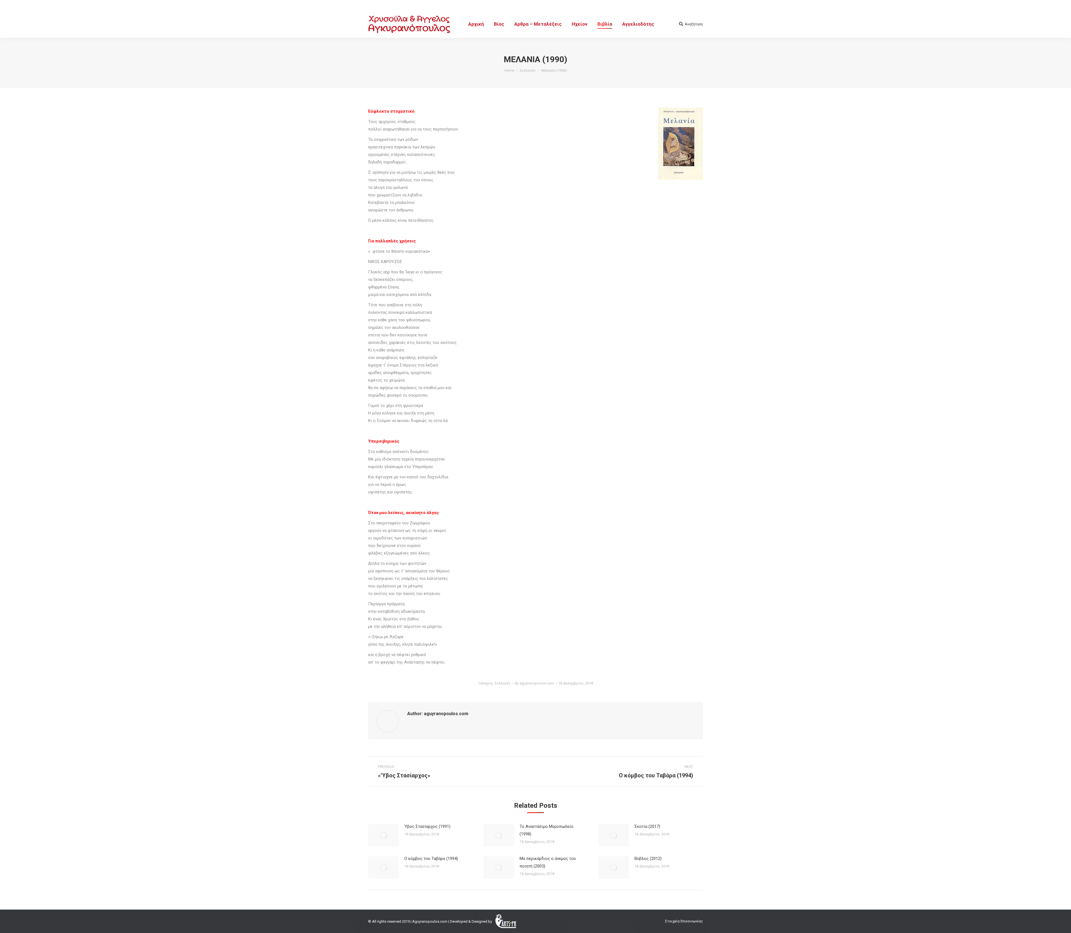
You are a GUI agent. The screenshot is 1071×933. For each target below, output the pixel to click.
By (534, 683)
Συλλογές (528, 70)
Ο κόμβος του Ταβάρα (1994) (431, 858)
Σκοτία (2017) (647, 826)
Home (509, 70)
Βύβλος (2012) (648, 858)
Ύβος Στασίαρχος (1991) (427, 826)
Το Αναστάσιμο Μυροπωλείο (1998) (546, 830)
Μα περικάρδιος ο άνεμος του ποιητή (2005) (548, 862)
